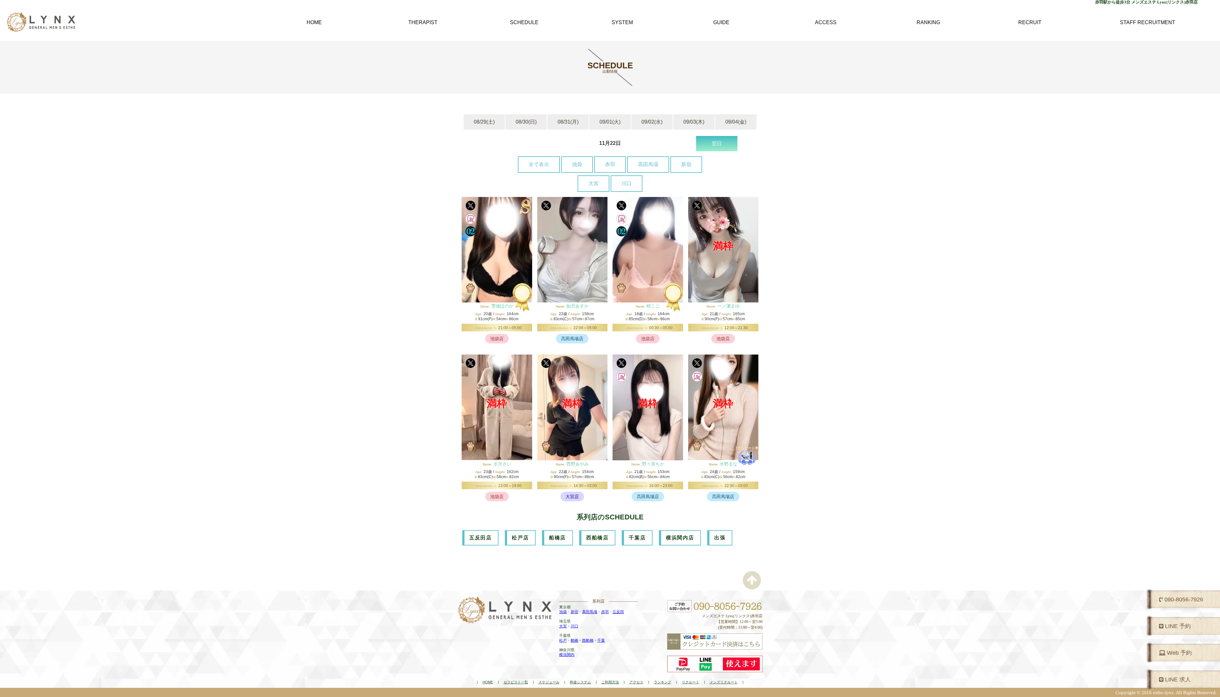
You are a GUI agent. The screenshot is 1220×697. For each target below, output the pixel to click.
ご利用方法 (610, 682)
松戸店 (520, 537)
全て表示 (539, 164)
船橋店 (557, 537)
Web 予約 (1178, 653)
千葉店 (637, 537)
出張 (719, 537)
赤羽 (610, 164)
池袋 (577, 164)
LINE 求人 (1177, 679)
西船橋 (587, 640)
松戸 (563, 640)
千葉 (601, 640)
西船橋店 (597, 537)
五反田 (618, 612)
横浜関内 (566, 655)
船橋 (574, 640)
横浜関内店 (680, 537)
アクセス (636, 682)
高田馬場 (648, 164)
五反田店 (480, 537)
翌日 (717, 143)
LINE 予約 (1177, 626)
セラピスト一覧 (516, 682)
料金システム (580, 682)
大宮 (593, 183)
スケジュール (549, 682)
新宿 (686, 164)
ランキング (662, 682)
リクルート (690, 682)
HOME (488, 682)
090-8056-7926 (1183, 599)
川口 (626, 183)
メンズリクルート (724, 682)
